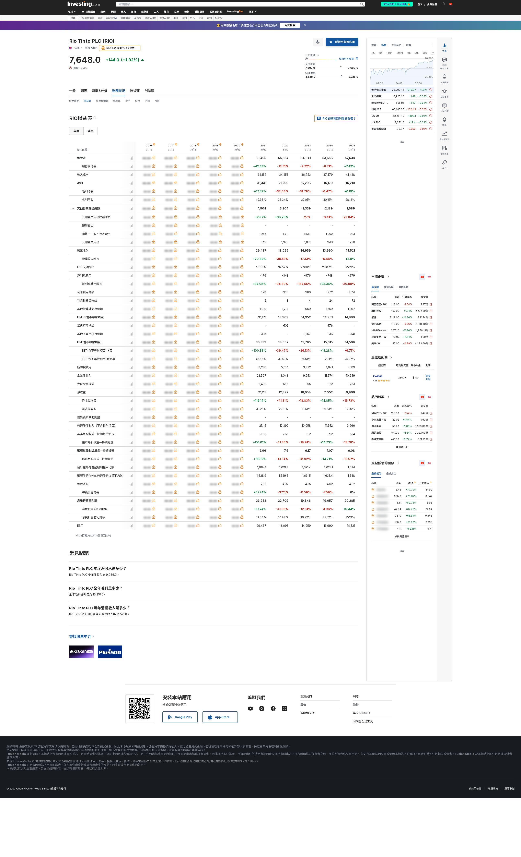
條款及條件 (475, 788)
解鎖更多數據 (346, 58)
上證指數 (376, 96)
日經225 (376, 109)
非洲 (209, 18)
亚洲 (200, 18)
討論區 (149, 91)
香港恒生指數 (378, 89)
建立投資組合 (361, 713)
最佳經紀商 (379, 357)
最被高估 (391, 473)
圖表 (84, 91)
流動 (356, 704)
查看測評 (428, 377)
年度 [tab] (76, 131)
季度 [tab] (90, 131)
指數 (383, 45)
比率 (127, 100)
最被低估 (376, 473)
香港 (100, 18)
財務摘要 (74, 100)
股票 (72, 18)
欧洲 (184, 18)
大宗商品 (396, 45)
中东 (192, 18)
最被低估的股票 (382, 463)
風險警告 (509, 788)
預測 (157, 100)
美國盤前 (125, 18)
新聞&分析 (99, 91)
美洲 (175, 18)
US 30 (375, 115)
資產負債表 (102, 100)
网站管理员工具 (363, 721)
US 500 (375, 122)
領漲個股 (389, 287)
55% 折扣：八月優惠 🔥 (396, 4)
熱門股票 (377, 397)
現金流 (116, 100)
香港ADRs (164, 18)
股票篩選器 (216, 11)
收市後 (137, 18)
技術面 (135, 91)
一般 (72, 91)
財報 (147, 100)
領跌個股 (403, 287)
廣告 (303, 704)
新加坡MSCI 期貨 (381, 102)
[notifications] (443, 4)
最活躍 (375, 287)
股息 (137, 100)
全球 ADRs (150, 18)
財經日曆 (199, 11)
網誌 (356, 696)
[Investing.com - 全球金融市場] (84, 4)
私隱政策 (493, 788)
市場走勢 (377, 277)
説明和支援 (307, 713)
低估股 (218, 18)
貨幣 (373, 45)
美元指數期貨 (378, 128)
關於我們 (306, 696)
